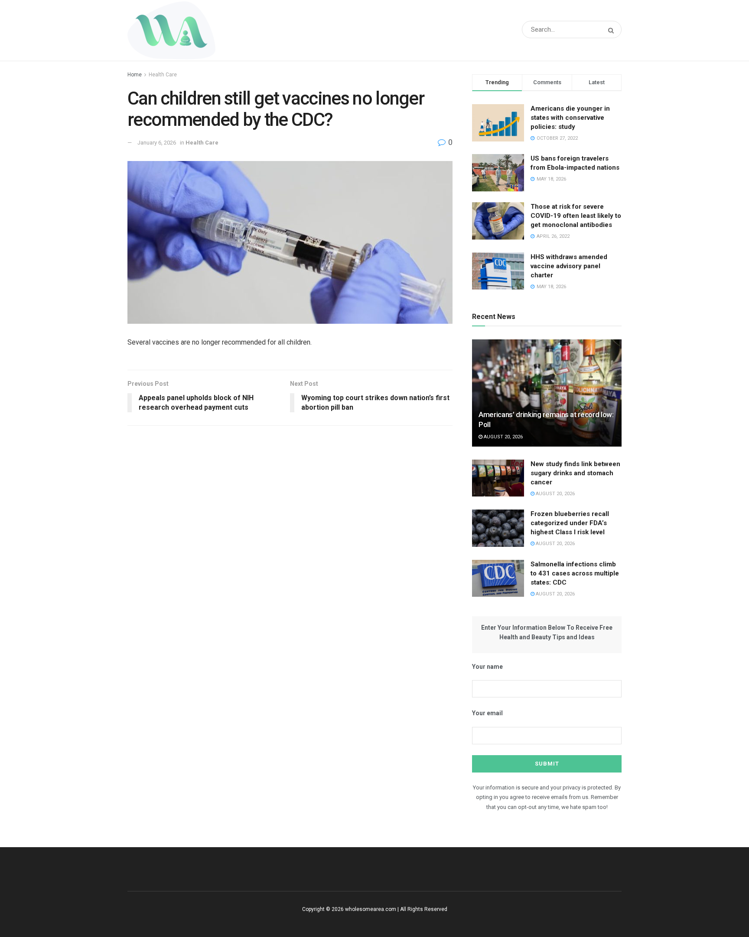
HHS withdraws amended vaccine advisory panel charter (569, 266)
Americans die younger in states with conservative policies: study (570, 118)
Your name (487, 666)
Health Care (163, 75)
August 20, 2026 (502, 437)
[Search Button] (613, 30)
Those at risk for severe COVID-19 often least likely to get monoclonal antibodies (576, 216)
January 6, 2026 (156, 142)
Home (134, 75)
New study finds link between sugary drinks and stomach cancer (575, 473)
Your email (487, 713)
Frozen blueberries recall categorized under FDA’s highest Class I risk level (570, 523)
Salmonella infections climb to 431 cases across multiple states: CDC (575, 573)
